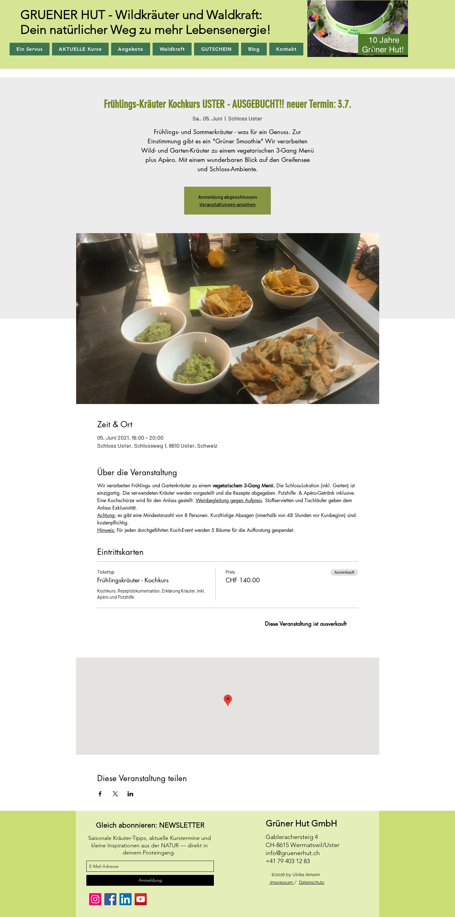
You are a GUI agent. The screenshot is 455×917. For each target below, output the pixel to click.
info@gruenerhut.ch (293, 853)
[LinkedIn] (125, 899)
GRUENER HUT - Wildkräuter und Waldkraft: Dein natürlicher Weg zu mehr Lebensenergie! (145, 22)
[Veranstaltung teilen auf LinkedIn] (130, 793)
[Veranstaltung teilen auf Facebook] (100, 793)
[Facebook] (110, 899)
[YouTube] (141, 899)
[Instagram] (95, 899)
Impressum (281, 882)
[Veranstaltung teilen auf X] (115, 793)
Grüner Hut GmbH (301, 823)
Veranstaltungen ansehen (227, 204)
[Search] (372, 51)
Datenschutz (311, 882)
